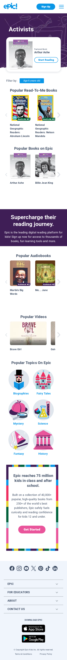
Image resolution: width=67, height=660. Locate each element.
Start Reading (46, 59)
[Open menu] (61, 7)
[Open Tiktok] (47, 568)
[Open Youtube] (26, 568)
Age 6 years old (31, 80)
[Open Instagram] (19, 568)
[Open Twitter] (33, 568)
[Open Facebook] (12, 568)
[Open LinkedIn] (55, 568)
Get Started (32, 529)
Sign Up (45, 6)
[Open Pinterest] (40, 568)
